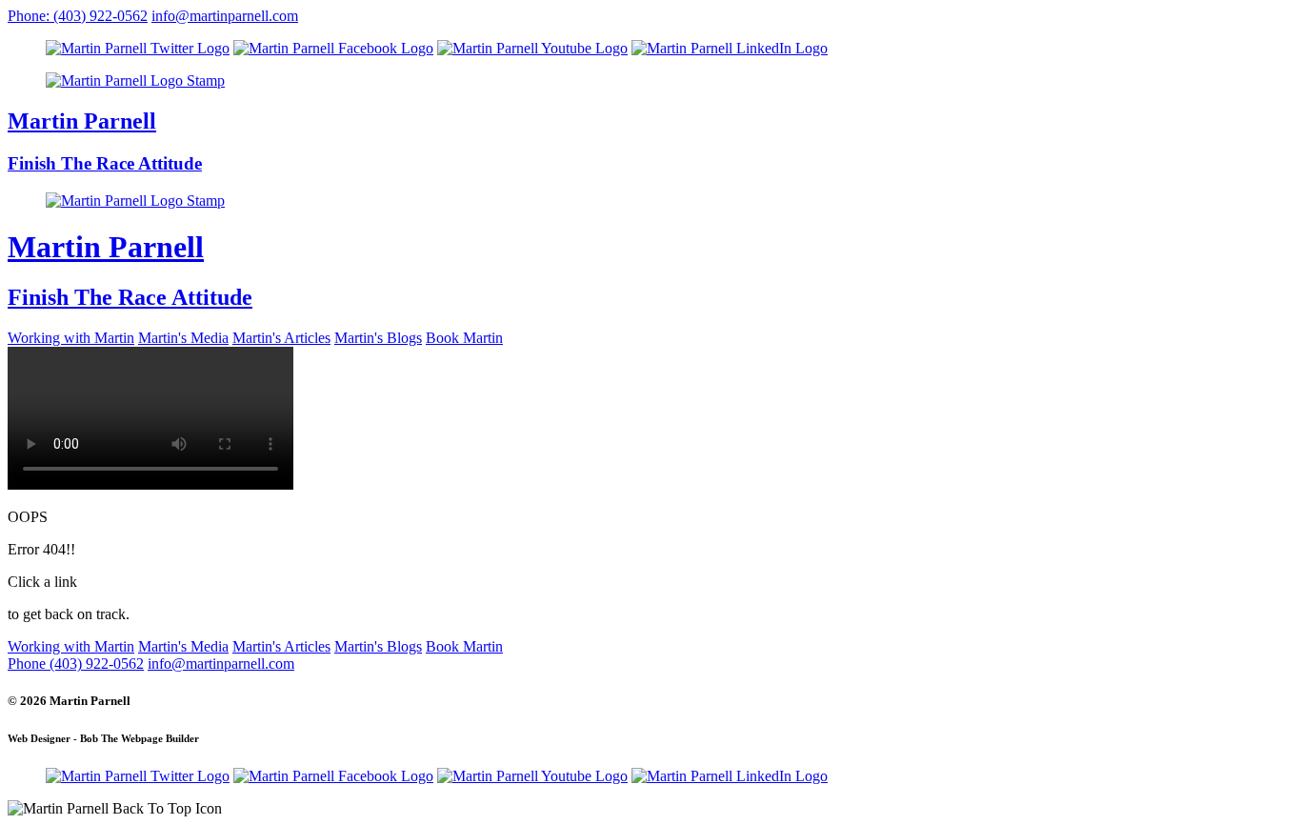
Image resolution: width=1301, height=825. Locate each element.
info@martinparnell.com (224, 16)
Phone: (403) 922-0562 (78, 16)
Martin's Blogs (378, 338)
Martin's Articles (281, 338)
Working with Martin (71, 338)
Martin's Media (183, 338)
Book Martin (464, 338)
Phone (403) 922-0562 (76, 663)
